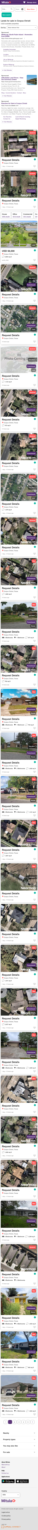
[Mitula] (6, 2)
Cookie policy (6, 1516)
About (3, 1467)
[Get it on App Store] (22, 1481)
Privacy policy (6, 1519)
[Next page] (32, 1422)
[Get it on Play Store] (8, 1481)
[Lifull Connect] (11, 1527)
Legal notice (6, 1512)
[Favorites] (24, 2)
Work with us (6, 1464)
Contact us (5, 1473)
